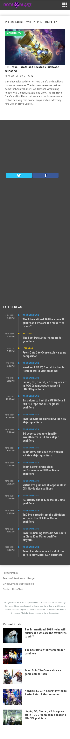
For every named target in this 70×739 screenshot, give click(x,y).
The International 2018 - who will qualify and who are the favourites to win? (45, 633)
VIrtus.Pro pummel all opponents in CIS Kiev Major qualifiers (44, 486)
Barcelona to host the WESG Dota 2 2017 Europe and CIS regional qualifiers (44, 404)
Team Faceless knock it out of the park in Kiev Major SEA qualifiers (43, 553)
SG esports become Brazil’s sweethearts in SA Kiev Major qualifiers (41, 437)
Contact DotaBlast (13, 589)
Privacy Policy (10, 572)
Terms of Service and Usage (18, 578)
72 (32, 76)
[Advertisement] (35, 147)
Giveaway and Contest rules (18, 583)
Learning (28, 348)
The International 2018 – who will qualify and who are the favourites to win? (43, 323)
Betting (27, 333)
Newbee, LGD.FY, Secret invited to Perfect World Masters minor (44, 369)
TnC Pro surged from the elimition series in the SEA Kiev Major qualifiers (44, 518)
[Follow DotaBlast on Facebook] (45, 175)
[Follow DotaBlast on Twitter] (19, 175)
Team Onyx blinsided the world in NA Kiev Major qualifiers (43, 453)
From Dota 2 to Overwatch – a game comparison (43, 672)
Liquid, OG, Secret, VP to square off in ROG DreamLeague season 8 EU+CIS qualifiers (44, 385)
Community (14, 33)
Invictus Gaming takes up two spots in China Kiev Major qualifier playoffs (44, 536)
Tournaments (31, 315)
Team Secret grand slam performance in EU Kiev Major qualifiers (41, 470)
